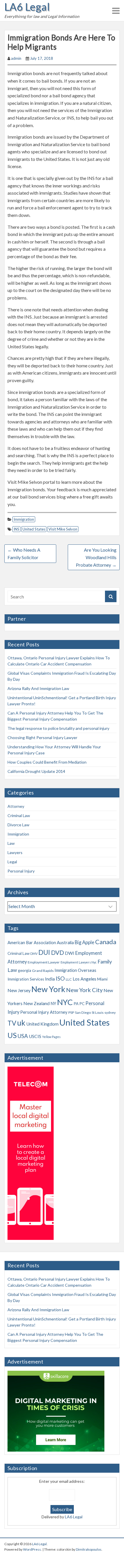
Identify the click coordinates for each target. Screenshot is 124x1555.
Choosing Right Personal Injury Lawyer (42, 737)
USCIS (35, 1036)
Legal (12, 861)
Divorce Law (18, 824)
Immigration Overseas (75, 970)
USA (23, 1036)
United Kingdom (42, 1023)
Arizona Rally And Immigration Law (38, 688)
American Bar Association (31, 942)
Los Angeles (84, 978)
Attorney (15, 806)
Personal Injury (21, 870)
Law (11, 843)
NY (53, 1003)
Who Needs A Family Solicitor (23, 553)
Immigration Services (25, 979)
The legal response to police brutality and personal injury (58, 728)
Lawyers (14, 852)
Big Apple (84, 942)
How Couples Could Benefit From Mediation (47, 762)
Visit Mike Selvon (62, 529)
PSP (71, 1012)
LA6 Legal (27, 6)
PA (76, 1003)
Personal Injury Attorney (43, 1012)
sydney (110, 1012)
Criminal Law (18, 815)
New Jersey (19, 990)
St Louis (98, 1012)
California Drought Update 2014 (36, 771)
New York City (84, 990)
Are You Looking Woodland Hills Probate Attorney (96, 557)
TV (11, 1023)
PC (81, 1003)
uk (21, 1022)
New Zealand (36, 1003)
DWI (69, 953)
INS (16, 529)
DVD (57, 952)
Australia (65, 942)
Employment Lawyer (44, 962)
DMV (33, 953)
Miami (102, 979)
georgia (24, 970)
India (50, 978)
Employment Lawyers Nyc (79, 962)
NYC (65, 1002)
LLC (69, 979)
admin (16, 58)
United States (33, 529)
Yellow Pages (51, 1037)
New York (48, 989)
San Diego (83, 1012)
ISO (60, 978)
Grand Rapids (43, 970)
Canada (105, 942)
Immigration (24, 519)
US (12, 1035)
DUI (44, 952)
